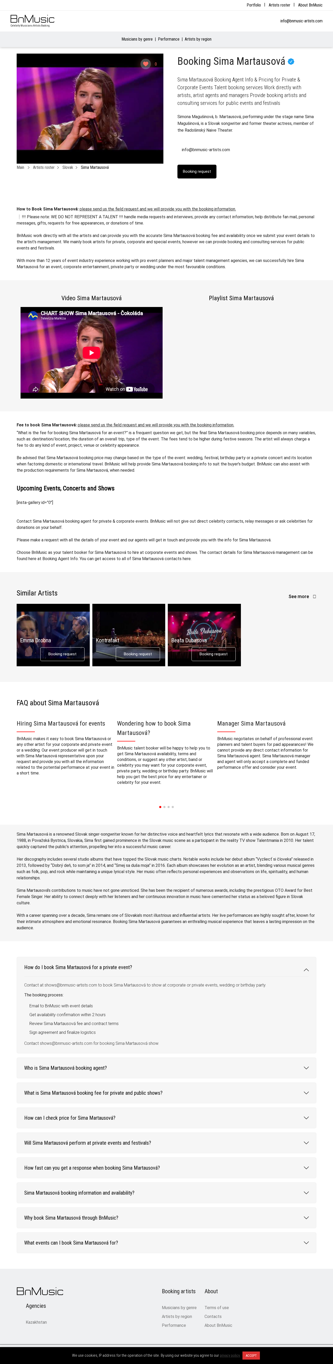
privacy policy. (230, 1355)
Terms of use (216, 1307)
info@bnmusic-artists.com (301, 20)
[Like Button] (145, 64)
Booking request (62, 654)
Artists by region (198, 39)
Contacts (213, 1316)
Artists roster (279, 5)
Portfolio (254, 5)
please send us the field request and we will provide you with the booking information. (158, 209)
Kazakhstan (36, 1322)
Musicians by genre (137, 39)
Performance (169, 39)
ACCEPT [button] (251, 1355)
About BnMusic (310, 5)
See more (299, 596)
